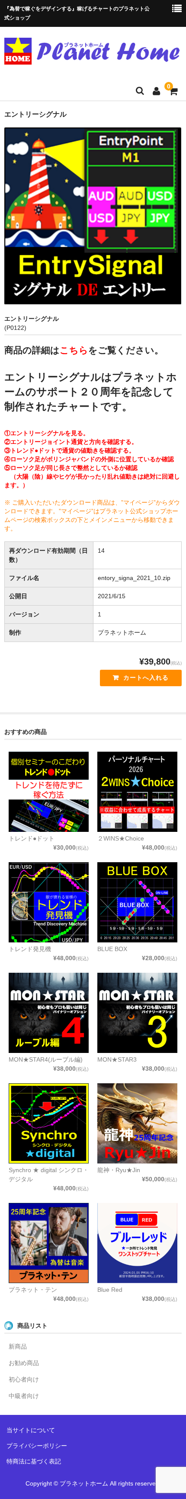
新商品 (18, 1346)
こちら (74, 350)
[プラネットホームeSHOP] (92, 59)
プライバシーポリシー (36, 1445)
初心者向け (24, 1379)
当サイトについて (30, 1430)
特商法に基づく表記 (33, 1461)
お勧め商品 (24, 1362)
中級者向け (24, 1395)
